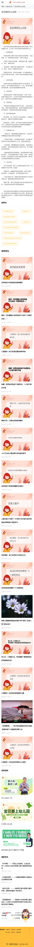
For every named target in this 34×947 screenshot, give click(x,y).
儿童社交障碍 (26, 222)
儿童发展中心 (26, 211)
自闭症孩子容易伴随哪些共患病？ (12, 486)
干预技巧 (7, 929)
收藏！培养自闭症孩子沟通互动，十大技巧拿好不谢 (16, 386)
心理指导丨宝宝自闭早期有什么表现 (13, 762)
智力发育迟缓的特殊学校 (10, 243)
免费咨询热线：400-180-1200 (18, 944)
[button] (4, 2)
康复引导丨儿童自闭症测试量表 (12, 420)
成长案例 (18, 929)
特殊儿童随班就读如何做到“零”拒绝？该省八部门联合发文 (16, 622)
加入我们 (7, 932)
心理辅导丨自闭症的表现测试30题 (12, 693)
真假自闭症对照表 (24, 233)
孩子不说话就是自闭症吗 (10, 222)
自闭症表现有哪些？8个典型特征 (12, 588)
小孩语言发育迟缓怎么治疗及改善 (12, 238)
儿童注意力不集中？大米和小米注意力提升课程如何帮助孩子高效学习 (16, 520)
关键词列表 (8, 6)
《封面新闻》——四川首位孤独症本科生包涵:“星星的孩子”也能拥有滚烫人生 (16, 727)
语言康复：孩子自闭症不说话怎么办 (13, 555)
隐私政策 (18, 932)
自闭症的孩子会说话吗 (9, 216)
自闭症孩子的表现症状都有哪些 (12, 282)
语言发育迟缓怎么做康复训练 (11, 227)
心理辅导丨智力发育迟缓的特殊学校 (13, 351)
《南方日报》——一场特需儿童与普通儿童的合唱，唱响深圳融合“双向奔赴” (16, 890)
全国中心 (13, 932)
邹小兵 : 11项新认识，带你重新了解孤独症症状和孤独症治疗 (16, 658)
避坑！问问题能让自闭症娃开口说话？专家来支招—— (16, 317)
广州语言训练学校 (8, 233)
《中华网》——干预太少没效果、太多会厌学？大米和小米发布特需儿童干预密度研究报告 (16, 866)
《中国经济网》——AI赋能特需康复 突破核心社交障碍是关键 (16, 878)
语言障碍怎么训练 (20, 6)
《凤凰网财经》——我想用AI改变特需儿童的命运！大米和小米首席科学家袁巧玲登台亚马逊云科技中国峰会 (16, 902)
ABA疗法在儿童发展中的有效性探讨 (13, 453)
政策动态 (13, 929)
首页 (3, 6)
